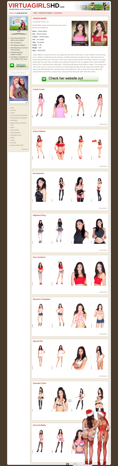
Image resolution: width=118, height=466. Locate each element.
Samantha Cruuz (16, 135)
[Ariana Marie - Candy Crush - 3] (99, 104)
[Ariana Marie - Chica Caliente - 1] (60, 147)
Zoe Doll (13, 110)
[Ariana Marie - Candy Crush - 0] (40, 104)
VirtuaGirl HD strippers (45, 13)
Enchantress (38, 173)
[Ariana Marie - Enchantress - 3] (99, 189)
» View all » (24, 149)
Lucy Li (13, 140)
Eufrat (12, 127)
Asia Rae (13, 143)
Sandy (13, 113)
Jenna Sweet (15, 130)
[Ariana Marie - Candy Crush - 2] (80, 104)
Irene (12, 108)
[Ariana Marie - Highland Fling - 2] (80, 230)
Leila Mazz (14, 120)
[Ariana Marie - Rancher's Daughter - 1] (60, 314)
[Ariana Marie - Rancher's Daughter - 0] (40, 314)
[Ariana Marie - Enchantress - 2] (80, 189)
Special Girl (38, 341)
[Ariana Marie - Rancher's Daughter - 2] (80, 314)
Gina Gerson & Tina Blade (19, 118)
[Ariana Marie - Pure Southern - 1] (60, 272)
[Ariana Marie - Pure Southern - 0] (40, 272)
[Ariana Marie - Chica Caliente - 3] (99, 147)
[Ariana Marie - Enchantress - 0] (40, 189)
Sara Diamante (15, 132)
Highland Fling (39, 215)
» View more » (103, 124)
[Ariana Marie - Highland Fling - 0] (40, 230)
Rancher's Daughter (41, 299)
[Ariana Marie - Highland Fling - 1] (60, 230)
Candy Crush (38, 89)
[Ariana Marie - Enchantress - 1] (60, 189)
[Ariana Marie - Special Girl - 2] (80, 356)
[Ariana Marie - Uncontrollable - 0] (40, 440)
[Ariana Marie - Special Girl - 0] (40, 356)
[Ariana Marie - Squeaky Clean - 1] (60, 398)
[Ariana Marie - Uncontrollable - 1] (60, 440)
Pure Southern (39, 257)
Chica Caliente (39, 131)
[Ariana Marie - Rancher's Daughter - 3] (99, 314)
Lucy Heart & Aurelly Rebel (19, 115)
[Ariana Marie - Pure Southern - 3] (99, 272)
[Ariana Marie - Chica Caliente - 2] (80, 147)
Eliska (12, 137)
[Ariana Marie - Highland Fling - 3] (99, 230)
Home (35, 13)
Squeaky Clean (39, 383)
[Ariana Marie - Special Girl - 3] (99, 356)
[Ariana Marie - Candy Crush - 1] (60, 104)
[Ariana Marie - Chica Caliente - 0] (40, 147)
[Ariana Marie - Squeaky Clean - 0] (40, 398)
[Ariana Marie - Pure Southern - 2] (80, 272)
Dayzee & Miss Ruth (17, 145)
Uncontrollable (39, 425)
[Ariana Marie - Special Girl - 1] (60, 356)
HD (36, 5)
